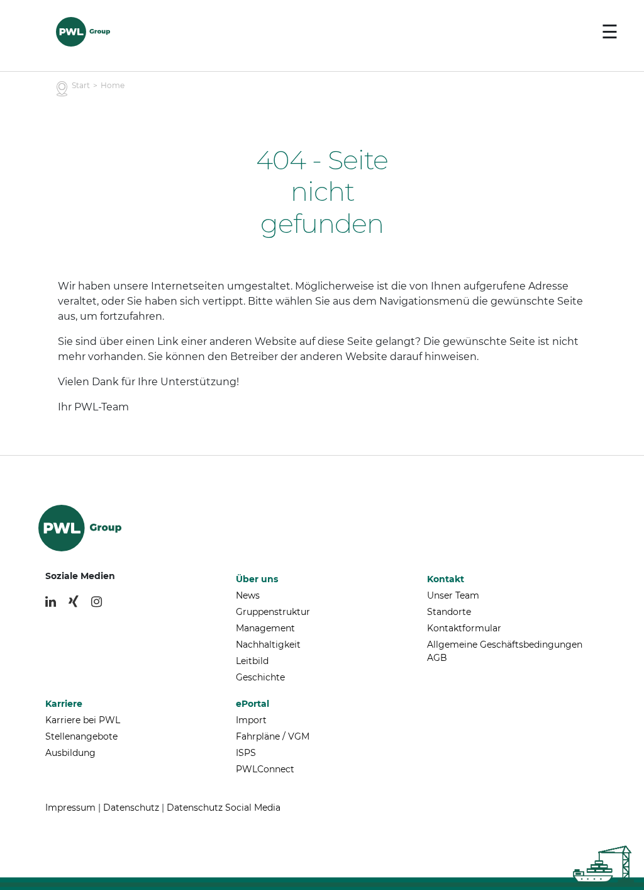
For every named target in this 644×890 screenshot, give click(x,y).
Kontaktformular (464, 628)
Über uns (257, 579)
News (248, 595)
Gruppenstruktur (273, 611)
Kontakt (445, 579)
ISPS (246, 752)
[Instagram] (96, 601)
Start (81, 85)
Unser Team (453, 595)
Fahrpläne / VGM (272, 736)
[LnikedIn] (50, 601)
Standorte (449, 611)
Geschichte (260, 677)
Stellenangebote (81, 736)
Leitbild (252, 661)
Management (265, 628)
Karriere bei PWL (82, 720)
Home (113, 85)
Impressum (70, 807)
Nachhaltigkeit (268, 644)
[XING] (74, 601)
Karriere (63, 703)
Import (251, 720)
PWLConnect (265, 769)
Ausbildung (70, 752)
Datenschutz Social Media (223, 807)
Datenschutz (131, 807)
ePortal (252, 703)
